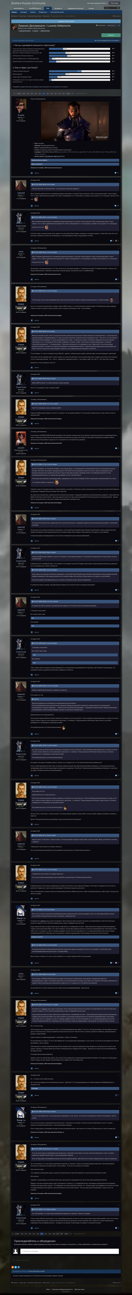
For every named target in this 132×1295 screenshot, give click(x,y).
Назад (19, 93)
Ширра (21, 304)
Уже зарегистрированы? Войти (96, 3)
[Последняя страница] (72, 93)
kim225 (21, 448)
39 (114, 73)
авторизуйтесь (72, 1244)
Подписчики (111, 25)
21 (114, 76)
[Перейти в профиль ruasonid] (21, 185)
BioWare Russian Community (28, 3)
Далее (68, 93)
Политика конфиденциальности (62, 1289)
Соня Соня (21, 226)
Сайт (47, 8)
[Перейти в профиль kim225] (21, 439)
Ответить (111, 35)
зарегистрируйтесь (34, 87)
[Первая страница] (14, 93)
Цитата (37, 173)
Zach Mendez (49, 156)
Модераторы (43, 12)
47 (114, 55)
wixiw (48, 184)
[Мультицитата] (32, 173)
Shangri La (21, 918)
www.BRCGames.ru (35, 8)
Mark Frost (57, 156)
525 (51, 93)
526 (55, 93)
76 (114, 71)
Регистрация (114, 3)
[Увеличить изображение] (75, 121)
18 (118, 25)
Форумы (14, 12)
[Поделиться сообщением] (118, 99)
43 (114, 52)
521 (36, 93)
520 (32, 93)
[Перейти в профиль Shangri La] (21, 910)
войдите (23, 87)
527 (59, 93)
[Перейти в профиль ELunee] (14, 27)
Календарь (23, 12)
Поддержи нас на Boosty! (75, 8)
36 (114, 48)
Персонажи (41, 28)
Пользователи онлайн (57, 12)
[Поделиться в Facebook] (18, 1267)
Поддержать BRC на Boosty (66, 21)
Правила (33, 12)
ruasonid (21, 193)
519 (28, 93)
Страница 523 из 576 (81, 93)
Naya (48, 909)
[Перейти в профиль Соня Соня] (21, 218)
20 (114, 61)
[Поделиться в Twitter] (15, 1267)
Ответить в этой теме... (31, 1251)
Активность (58, 8)
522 (40, 93)
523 (44, 93)
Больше (91, 8)
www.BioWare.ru (19, 8)
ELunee (24, 28)
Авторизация (101, 25)
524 (48, 93)
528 (63, 93)
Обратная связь (79, 1289)
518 (24, 93)
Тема (48, 1289)
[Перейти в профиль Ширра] (21, 294)
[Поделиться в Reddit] (12, 1267)
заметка (43, 921)
